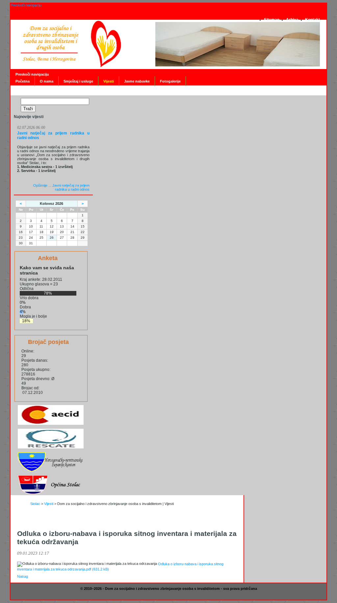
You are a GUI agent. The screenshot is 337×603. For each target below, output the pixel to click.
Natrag (22, 576)
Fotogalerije (170, 81)
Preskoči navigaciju (26, 5)
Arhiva (292, 19)
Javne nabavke (137, 81)
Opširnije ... (61, 187)
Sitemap (271, 19)
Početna (22, 81)
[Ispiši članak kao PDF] (26, 516)
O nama (46, 81)
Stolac (35, 504)
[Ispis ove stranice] (19, 516)
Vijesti (108, 81)
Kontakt (312, 19)
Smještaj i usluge (78, 81)
